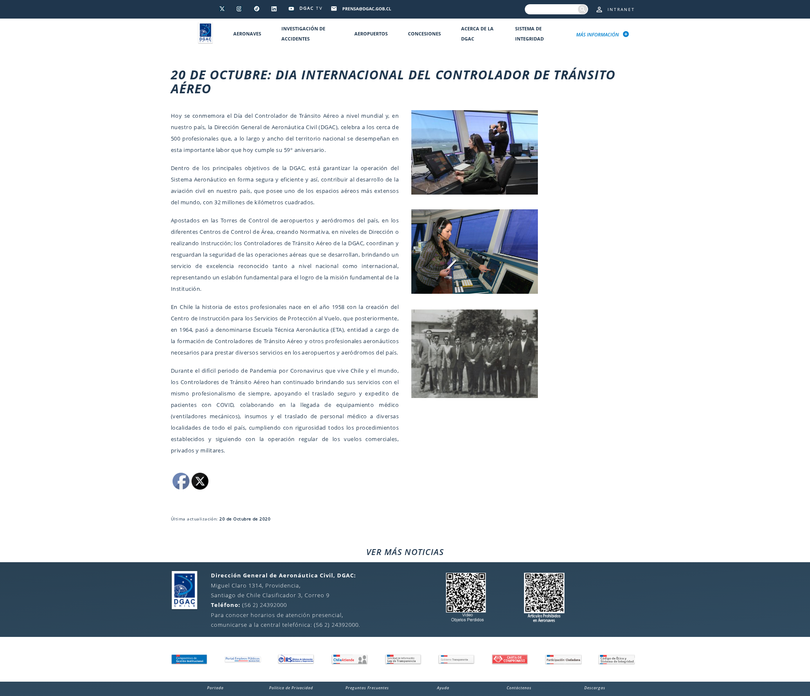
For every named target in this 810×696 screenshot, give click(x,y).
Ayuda (443, 688)
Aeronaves (247, 33)
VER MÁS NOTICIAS (405, 552)
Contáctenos (519, 688)
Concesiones (424, 33)
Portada (215, 688)
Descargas (594, 688)
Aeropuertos (371, 33)
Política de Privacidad (291, 688)
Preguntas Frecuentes (367, 688)
